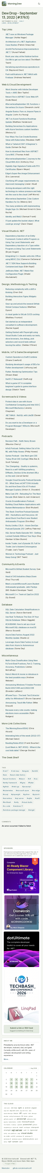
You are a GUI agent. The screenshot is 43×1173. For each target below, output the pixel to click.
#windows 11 (18, 806)
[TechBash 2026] (21, 986)
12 (21, 1083)
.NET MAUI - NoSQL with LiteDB (20, 415)
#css (35, 779)
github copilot (8, 1119)
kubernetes (12, 1122)
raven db (15, 1127)
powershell (27, 1124)
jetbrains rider (31, 1119)
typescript (33, 1130)
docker (6, 1116)
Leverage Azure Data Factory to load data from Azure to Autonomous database (22, 645)
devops (34, 1113)
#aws (5, 775)
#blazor (22, 779)
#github (6, 787)
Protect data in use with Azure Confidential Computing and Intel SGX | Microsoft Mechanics (23, 404)
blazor (16, 1113)
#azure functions (9, 779)
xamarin (15, 1142)
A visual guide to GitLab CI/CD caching (23, 314)
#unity (16, 802)
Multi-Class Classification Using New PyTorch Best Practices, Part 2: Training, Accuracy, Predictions (23, 663)
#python (26, 794)
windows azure (17, 1139)
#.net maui (15, 771)
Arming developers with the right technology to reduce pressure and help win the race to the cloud (23, 191)
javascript (21, 1119)
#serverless (7, 798)
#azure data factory (17, 775)
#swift (37, 798)
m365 (19, 1122)
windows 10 (20, 1136)
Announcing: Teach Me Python (19, 702)
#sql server (19, 798)
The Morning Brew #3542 (17, 728)
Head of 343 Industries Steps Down (21, 576)
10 (11, 1083)
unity (5, 1133)
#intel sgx (15, 787)
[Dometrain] (21, 912)
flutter (26, 1116)
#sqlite (29, 798)
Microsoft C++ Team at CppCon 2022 (22, 594)
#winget (31, 810)
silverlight (7, 1130)
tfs (28, 1130)
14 (31, 1083)
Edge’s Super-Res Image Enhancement (23, 173)
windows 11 (28, 1136)
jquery (6, 1122)
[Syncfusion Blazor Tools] (21, 875)
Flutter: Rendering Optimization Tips (21, 372)
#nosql (5, 794)
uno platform (12, 1133)
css (29, 1113)
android (27, 1108)
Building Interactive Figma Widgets (21, 296)
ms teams (7, 1124)
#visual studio (27, 802)
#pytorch (36, 794)
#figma (22, 783)
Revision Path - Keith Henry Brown (21, 441)
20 (26, 1087)
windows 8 (7, 1139)
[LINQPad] (21, 1014)
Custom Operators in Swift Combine (21, 357)
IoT (15, 1119)
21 (31, 1087)
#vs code (6, 806)
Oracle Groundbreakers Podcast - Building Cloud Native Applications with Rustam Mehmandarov (23, 504)
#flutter (31, 783)
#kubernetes (8, 790)
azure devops (8, 1113)
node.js (13, 1124)
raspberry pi (8, 1127)
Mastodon (6, 1168)
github (31, 1116)
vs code (7, 1136)
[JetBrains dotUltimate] (21, 949)
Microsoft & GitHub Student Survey (21, 569)
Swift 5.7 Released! (14, 379)
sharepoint (35, 1127)
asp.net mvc (24, 1110)
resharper (27, 1127)
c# (20, 1113)
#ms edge (36, 790)
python (35, 1124)
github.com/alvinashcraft (22, 1168)
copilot (24, 1113)
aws (30, 1110)
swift (25, 1130)
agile (20, 1108)
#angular (25, 771)
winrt (36, 1139)
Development (13, 23)
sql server (17, 1130)
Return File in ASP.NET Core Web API (22, 97)
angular (34, 1108)
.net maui (14, 1108)
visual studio (27, 1133)
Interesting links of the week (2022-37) (23, 736)
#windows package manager (14, 810)
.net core (7, 1108)
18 (16, 1087)
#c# (29, 779)
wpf (9, 1142)
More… (7, 1059)
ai (23, 1108)
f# (22, 1116)
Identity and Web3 (14, 216)
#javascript (26, 787)
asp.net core (14, 1110)
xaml (21, 1142)
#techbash (7, 802)
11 (16, 1083)
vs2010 (13, 1136)
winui (5, 1142)
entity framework (14, 1116)
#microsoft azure (22, 790)
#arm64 (35, 771)
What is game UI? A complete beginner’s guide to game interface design (21, 386)
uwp (18, 1133)
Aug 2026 (34, 1068)
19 (21, 1087)
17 (11, 1087)
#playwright (15, 794)
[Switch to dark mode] (39, 4)
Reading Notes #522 (15, 743)
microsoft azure (28, 1122)
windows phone (28, 1139)
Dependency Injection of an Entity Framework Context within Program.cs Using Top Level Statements (22, 239)
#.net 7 (5, 771)
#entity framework (10, 783)
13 (26, 1083)
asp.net (6, 1110)
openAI (19, 1124)
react (21, 1127)
